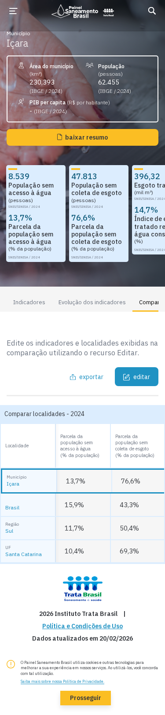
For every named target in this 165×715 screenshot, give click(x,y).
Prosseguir (85, 698)
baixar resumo (86, 137)
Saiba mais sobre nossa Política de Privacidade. (62, 681)
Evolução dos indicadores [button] (92, 302)
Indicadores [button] (29, 302)
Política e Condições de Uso (82, 626)
